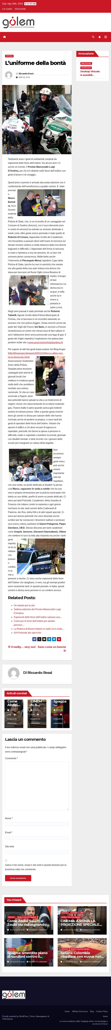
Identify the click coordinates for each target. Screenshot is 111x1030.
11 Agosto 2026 (70, 962)
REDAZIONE (20, 9)
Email (8, 832)
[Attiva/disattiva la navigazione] (105, 37)
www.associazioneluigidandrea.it (45, 342)
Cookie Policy (102, 1011)
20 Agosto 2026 (17, 930)
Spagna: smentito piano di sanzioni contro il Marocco (27, 956)
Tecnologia (86, 68)
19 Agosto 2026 (71, 930)
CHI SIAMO (7, 9)
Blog (92, 1011)
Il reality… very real (23, 646)
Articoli (9, 56)
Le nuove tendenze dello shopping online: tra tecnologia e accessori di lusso (84, 1022)
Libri (82, 913)
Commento (11, 758)
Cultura (74, 913)
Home (67, 1011)
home (105, 1016)
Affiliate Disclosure (80, 1011)
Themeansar (7, 1019)
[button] (93, 37)
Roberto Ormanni (12, 721)
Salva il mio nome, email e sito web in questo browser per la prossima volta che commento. (35, 867)
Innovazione (86, 63)
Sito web (9, 846)
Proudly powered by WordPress (15, 1016)
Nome (9, 818)
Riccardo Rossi (26, 73)
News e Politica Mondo (26, 917)
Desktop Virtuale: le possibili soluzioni (90, 75)
